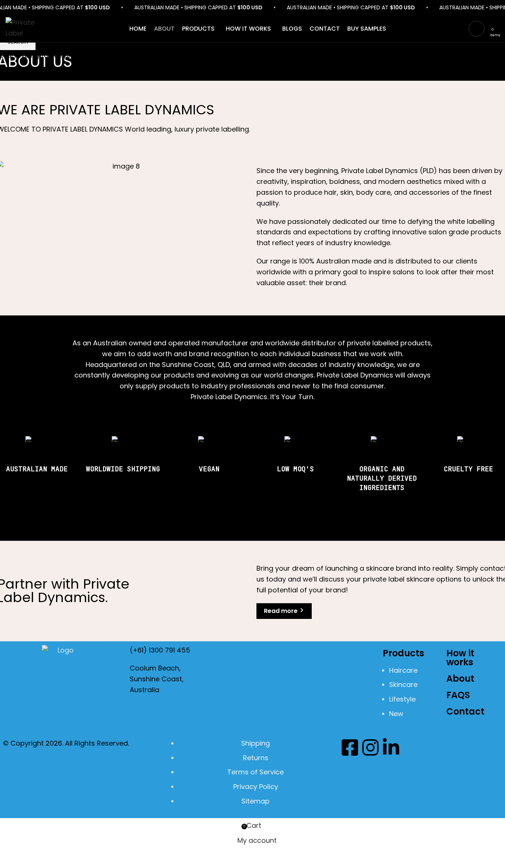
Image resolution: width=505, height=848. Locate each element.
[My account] (476, 28)
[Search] (499, 28)
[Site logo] (26, 28)
